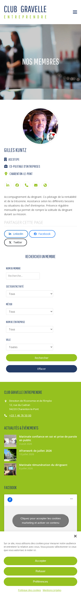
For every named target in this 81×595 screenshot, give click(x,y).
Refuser (40, 571)
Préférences (40, 581)
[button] (75, 536)
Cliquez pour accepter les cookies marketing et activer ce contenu (41, 520)
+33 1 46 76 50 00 (20, 415)
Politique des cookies (29, 590)
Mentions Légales (52, 590)
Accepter (40, 560)
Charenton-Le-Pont (21, 174)
